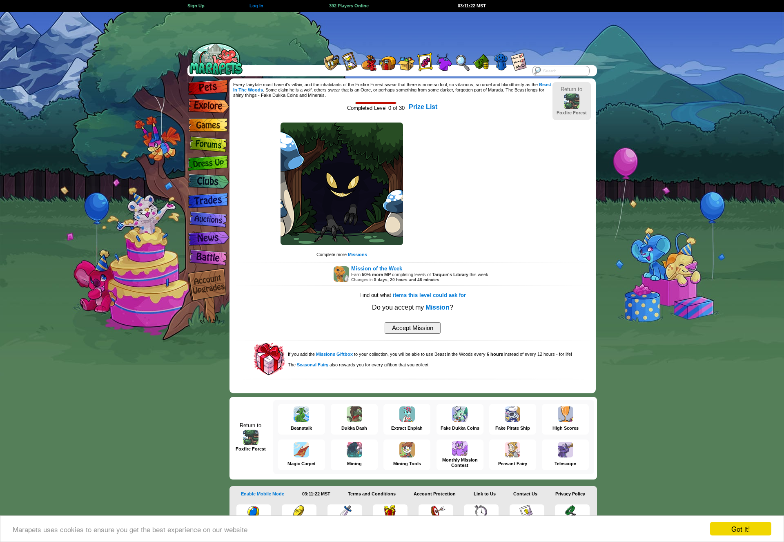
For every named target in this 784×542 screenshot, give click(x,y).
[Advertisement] (384, 30)
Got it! (740, 529)
